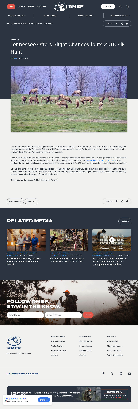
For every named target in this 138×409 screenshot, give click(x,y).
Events (31, 7)
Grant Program (85, 351)
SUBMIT (88, 315)
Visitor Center (57, 346)
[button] (116, 23)
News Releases (85, 346)
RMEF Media (15, 23)
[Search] (120, 6)
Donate (22, 7)
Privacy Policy (112, 341)
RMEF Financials (85, 341)
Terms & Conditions (115, 355)
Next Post (31, 201)
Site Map (82, 355)
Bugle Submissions (58, 351)
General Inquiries (58, 341)
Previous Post (15, 201)
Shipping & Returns (114, 346)
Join (11, 7)
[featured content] (69, 394)
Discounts (41, 7)
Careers (54, 355)
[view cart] (128, 6)
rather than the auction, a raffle (101, 160)
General (14, 58)
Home (8, 23)
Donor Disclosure (114, 351)
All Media (125, 221)
